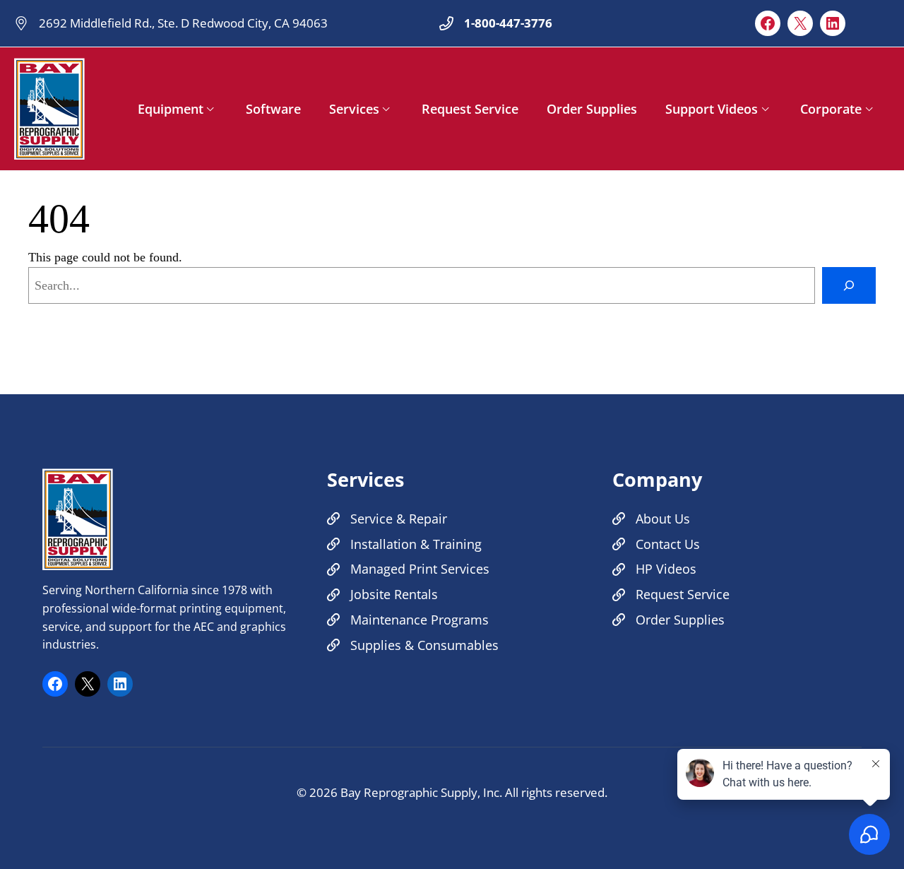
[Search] (849, 285)
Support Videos (711, 108)
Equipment (170, 108)
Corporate (831, 108)
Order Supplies (592, 108)
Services (354, 108)
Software (273, 108)
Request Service (470, 108)
